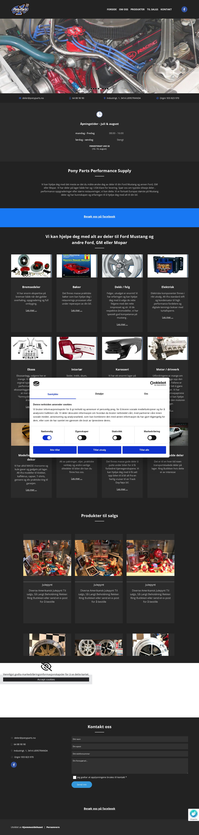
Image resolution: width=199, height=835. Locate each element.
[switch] (82, 437)
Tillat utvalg (99, 450)
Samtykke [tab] (53, 394)
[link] (46, 666)
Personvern (53, 827)
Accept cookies (46, 679)
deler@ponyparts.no (33, 98)
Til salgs (152, 9)
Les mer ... (31, 310)
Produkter (138, 9)
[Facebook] (184, 9)
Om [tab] (146, 394)
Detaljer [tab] (99, 394)
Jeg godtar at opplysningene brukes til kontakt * (102, 777)
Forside (112, 9)
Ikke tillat (55, 450)
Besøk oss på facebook (99, 216)
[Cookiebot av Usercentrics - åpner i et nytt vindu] (152, 383)
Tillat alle (144, 450)
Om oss (123, 9)
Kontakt (166, 9)
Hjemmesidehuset (32, 827)
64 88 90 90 (78, 98)
